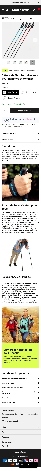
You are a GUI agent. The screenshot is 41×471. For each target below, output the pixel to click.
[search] (7, 10)
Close (38, 2)
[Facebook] (7, 446)
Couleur (5, 88)
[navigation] (8, 62)
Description (9, 146)
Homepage (5, 17)
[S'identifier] (34, 10)
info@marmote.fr (12, 421)
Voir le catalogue (3, 10)
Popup (24, 104)
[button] (35, 40)
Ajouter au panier (24, 110)
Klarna (29, 119)
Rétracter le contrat (28, 465)
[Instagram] (3, 446)
